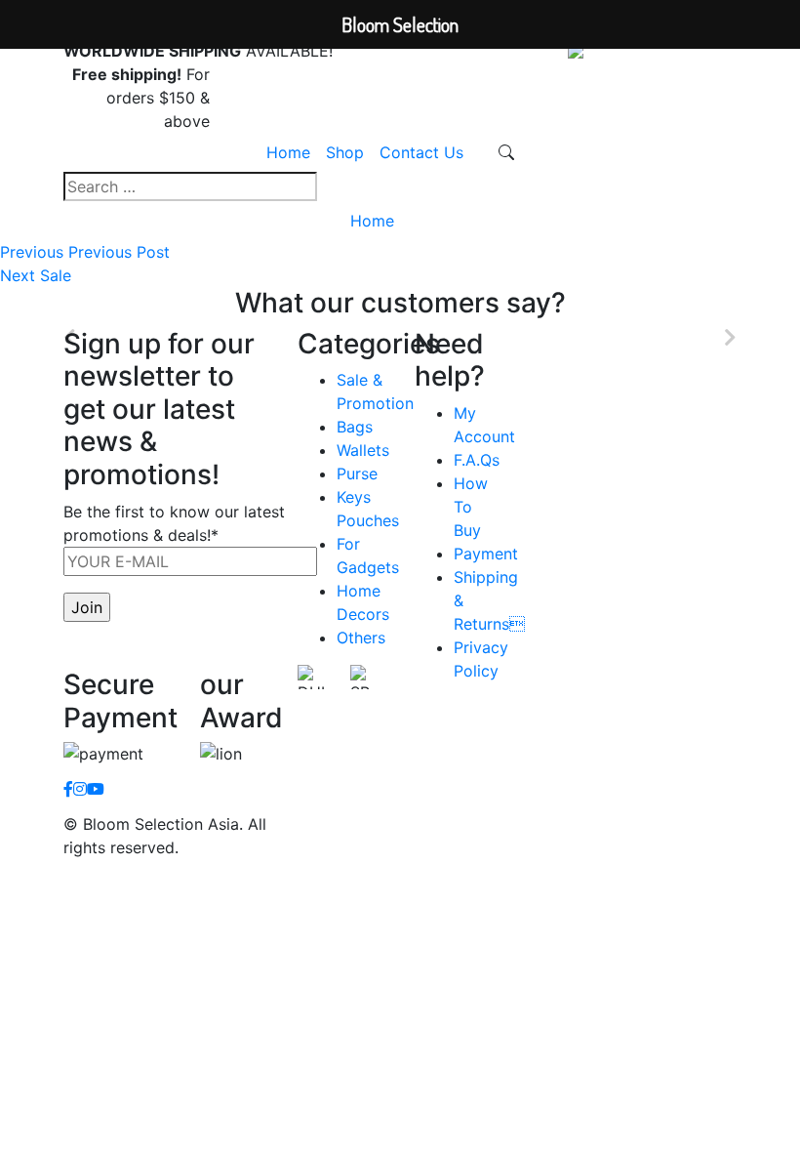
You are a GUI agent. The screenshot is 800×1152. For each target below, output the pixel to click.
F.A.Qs (477, 460)
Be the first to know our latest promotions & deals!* (174, 523)
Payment (486, 553)
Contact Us (421, 152)
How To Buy (471, 506)
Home (288, 152)
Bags (355, 426)
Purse (357, 473)
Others (361, 637)
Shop (345, 152)
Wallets (363, 450)
